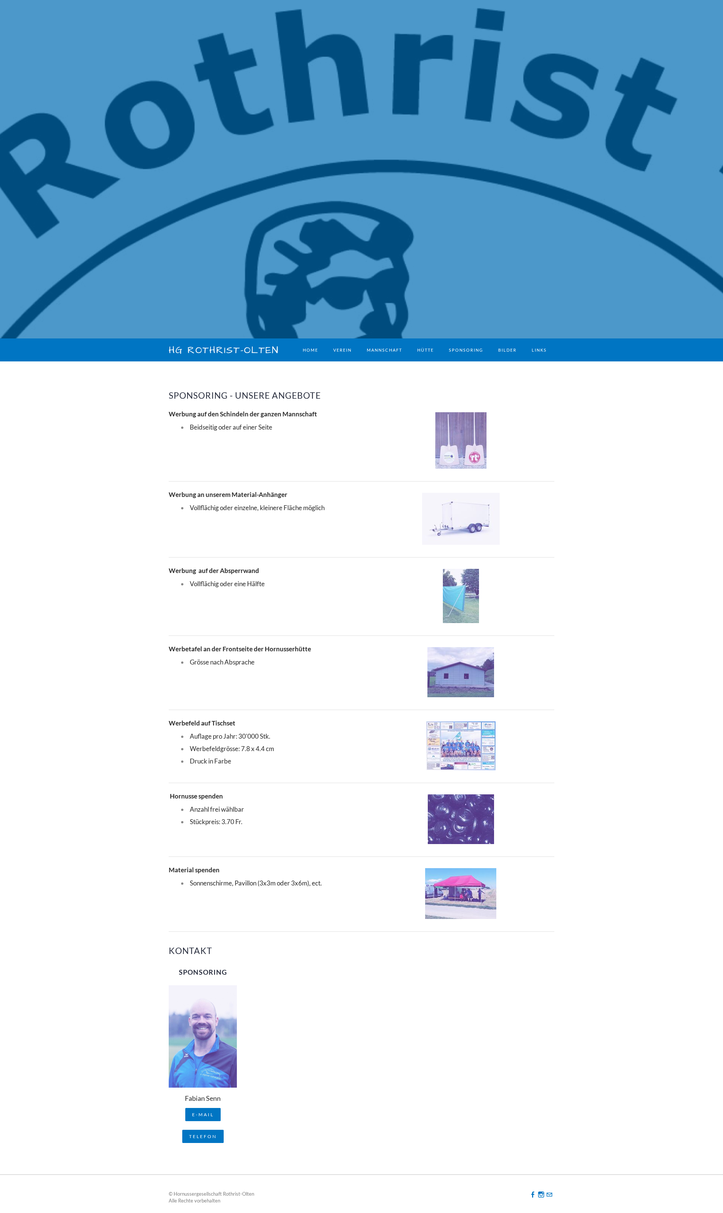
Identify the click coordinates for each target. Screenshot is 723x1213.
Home (310, 349)
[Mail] (549, 1194)
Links (539, 349)
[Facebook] (533, 1194)
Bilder (507, 349)
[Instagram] (541, 1194)
